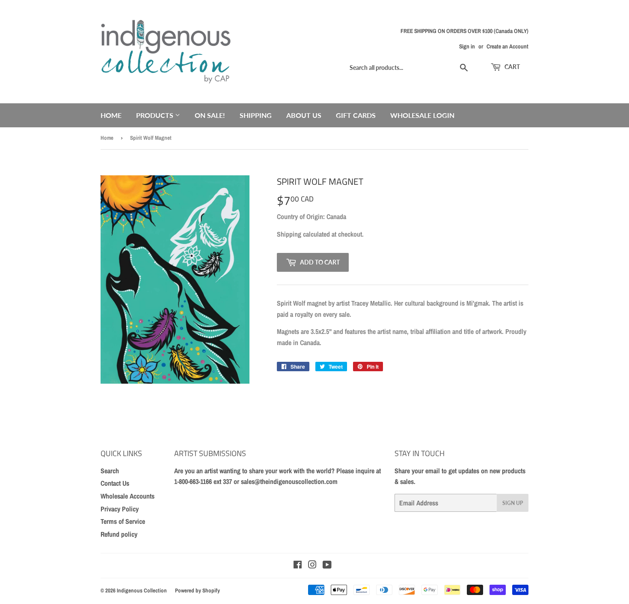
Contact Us (115, 483)
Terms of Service (123, 521)
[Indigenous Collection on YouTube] (327, 565)
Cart (511, 66)
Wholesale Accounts (127, 496)
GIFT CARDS (356, 115)
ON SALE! (210, 115)
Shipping (256, 115)
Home (111, 115)
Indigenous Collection (142, 590)
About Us (303, 115)
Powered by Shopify (197, 590)
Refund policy (119, 534)
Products (155, 115)
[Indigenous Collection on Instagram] (312, 565)
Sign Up (512, 503)
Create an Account (507, 46)
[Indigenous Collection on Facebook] (297, 565)
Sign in (467, 46)
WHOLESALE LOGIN (422, 115)
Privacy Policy (120, 509)
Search (110, 470)
